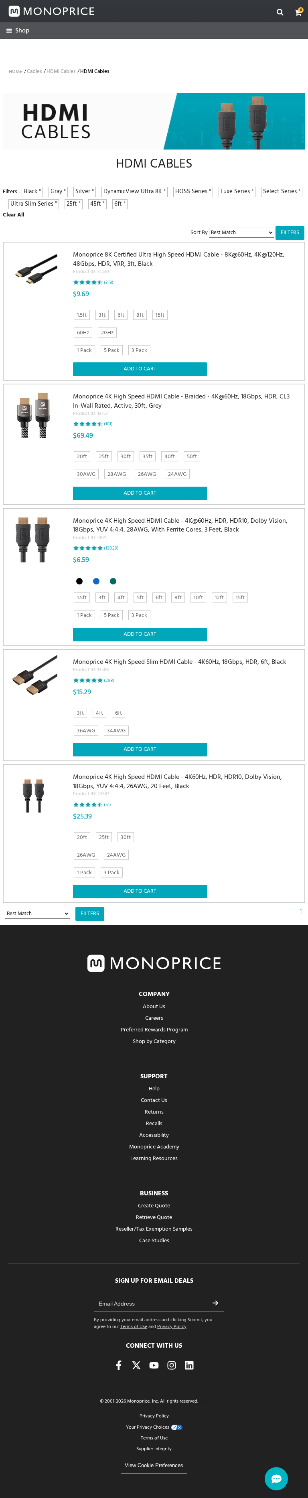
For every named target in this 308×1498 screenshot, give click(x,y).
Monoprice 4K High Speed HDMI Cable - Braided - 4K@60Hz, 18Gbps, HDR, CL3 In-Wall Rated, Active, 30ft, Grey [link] (181, 405)
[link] (17, 31)
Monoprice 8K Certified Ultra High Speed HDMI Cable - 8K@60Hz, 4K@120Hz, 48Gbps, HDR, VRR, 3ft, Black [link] (178, 263)
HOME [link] (15, 72)
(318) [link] (108, 283)
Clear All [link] (13, 215)
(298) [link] (109, 681)
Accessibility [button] (154, 1135)
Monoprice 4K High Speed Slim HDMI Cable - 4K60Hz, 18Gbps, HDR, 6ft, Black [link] (179, 666)
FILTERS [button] (290, 232)
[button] (298, 12)
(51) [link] (107, 805)
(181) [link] (108, 424)
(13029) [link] (111, 548)
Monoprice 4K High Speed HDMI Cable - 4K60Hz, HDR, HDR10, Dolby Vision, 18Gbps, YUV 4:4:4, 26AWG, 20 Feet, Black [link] (177, 785)
